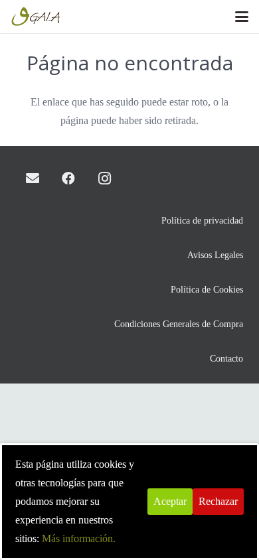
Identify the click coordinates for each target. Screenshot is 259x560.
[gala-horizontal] (36, 17)
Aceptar (170, 501)
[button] (241, 16)
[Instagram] (104, 178)
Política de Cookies (207, 289)
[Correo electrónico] (32, 178)
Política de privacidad (202, 220)
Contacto (226, 358)
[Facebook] (68, 178)
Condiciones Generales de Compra (178, 323)
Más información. (79, 538)
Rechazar (218, 501)
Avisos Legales (215, 254)
